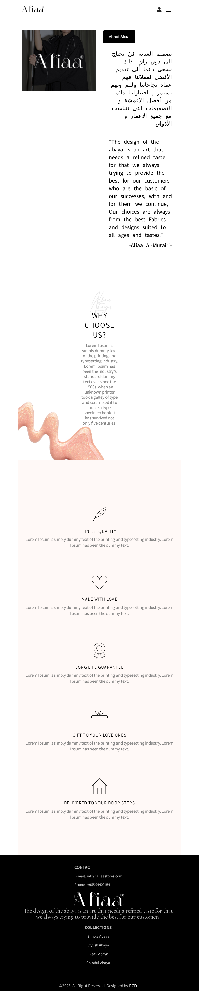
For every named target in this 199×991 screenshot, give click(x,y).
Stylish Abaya (98, 945)
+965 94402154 (98, 884)
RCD (133, 985)
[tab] (119, 36)
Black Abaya (98, 953)
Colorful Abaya (98, 962)
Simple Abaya (98, 936)
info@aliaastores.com (104, 875)
